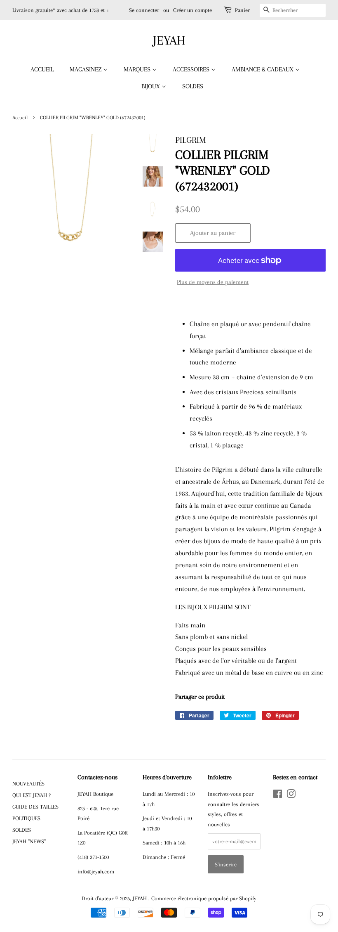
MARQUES (138, 69)
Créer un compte (192, 10)
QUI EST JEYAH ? (31, 795)
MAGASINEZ (86, 69)
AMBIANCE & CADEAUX (263, 69)
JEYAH (169, 40)
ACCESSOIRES (192, 69)
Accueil (20, 118)
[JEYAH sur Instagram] (291, 795)
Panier (242, 10)
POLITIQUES (26, 818)
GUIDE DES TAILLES (35, 806)
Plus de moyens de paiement (213, 282)
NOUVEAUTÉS (28, 783)
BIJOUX (151, 86)
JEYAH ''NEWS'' (29, 841)
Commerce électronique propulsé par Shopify (203, 898)
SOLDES (192, 86)
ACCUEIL (42, 69)
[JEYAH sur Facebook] (277, 795)
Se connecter (144, 10)
